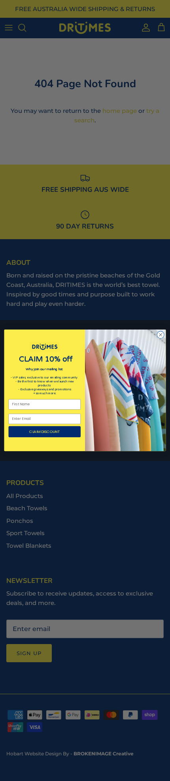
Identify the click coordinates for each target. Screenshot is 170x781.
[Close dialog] (160, 334)
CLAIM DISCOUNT (44, 431)
